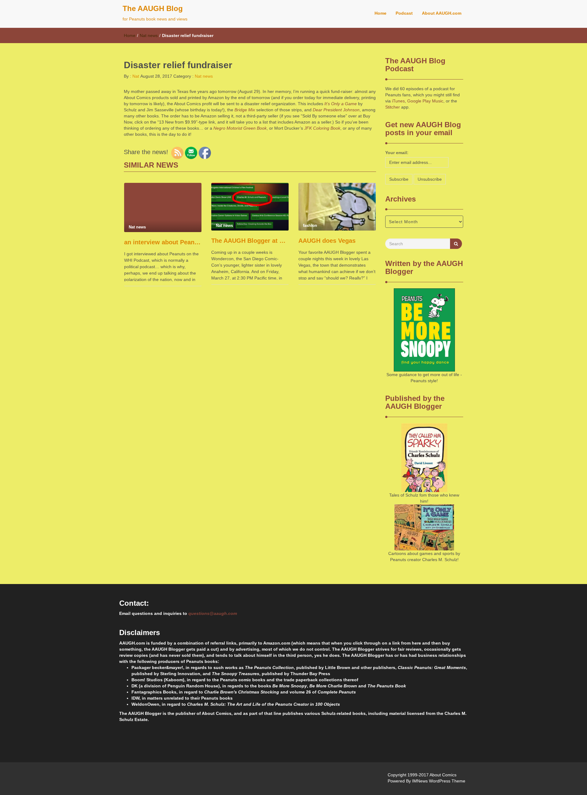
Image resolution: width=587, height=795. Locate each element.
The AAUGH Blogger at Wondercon (250, 240)
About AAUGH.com (441, 13)
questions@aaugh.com (212, 613)
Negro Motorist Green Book (240, 128)
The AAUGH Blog (153, 8)
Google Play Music (425, 100)
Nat (135, 76)
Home (380, 13)
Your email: (396, 152)
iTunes (398, 100)
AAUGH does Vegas (327, 240)
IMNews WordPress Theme (438, 780)
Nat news (149, 35)
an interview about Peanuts (162, 242)
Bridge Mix (244, 109)
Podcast (404, 13)
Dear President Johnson (336, 109)
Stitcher (392, 107)
